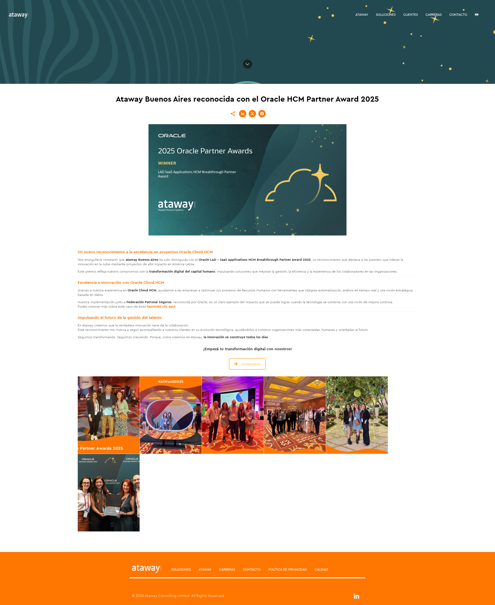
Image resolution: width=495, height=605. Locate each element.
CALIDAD (321, 569)
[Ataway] (18, 14)
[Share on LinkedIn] (242, 113)
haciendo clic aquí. (161, 306)
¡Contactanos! (251, 364)
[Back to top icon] (476, 597)
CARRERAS (227, 569)
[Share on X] (252, 113)
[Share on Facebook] (262, 113)
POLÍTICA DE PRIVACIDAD (287, 569)
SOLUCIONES (181, 569)
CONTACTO (252, 569)
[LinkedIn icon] (356, 597)
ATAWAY (205, 569)
